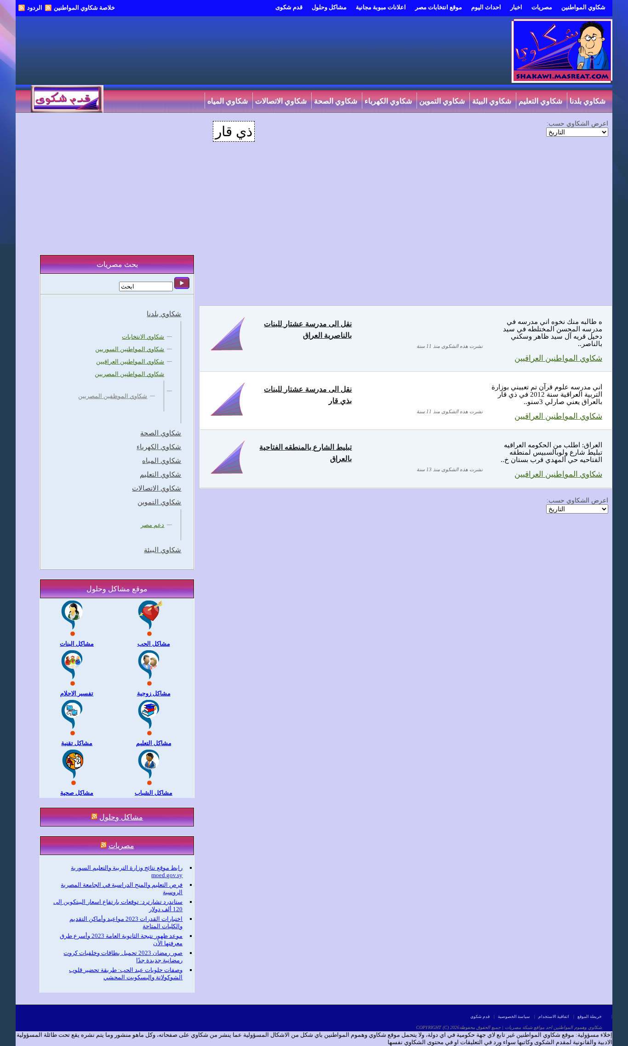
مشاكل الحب (153, 643)
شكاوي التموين (442, 101)
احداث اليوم (486, 7)
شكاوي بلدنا (587, 101)
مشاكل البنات (77, 643)
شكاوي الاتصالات (281, 101)
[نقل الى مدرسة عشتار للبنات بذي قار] (227, 415)
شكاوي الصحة (335, 101)
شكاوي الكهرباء (388, 101)
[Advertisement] (403, 229)
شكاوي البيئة (491, 101)
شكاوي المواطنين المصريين (129, 373)
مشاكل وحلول (329, 7)
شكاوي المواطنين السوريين (129, 349)
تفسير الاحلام (76, 693)
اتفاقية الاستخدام (553, 1016)
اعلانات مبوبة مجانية (381, 7)
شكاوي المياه (227, 101)
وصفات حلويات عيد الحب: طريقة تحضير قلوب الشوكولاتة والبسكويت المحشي (126, 973)
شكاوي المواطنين (583, 7)
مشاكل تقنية (76, 743)
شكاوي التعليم (540, 101)
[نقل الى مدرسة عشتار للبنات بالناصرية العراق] (227, 350)
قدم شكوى (289, 7)
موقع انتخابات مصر (438, 7)
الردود (34, 7)
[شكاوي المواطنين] (561, 80)
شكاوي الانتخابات (143, 336)
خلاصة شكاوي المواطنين (84, 7)
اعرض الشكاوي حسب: (577, 123)
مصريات (541, 7)
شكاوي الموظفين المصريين (112, 396)
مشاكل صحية (76, 792)
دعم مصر (152, 524)
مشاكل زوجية (154, 693)
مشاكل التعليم (153, 743)
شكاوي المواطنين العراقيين (558, 358)
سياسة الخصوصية (514, 1016)
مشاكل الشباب (153, 792)
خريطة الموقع (589, 1016)
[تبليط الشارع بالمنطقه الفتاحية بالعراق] (227, 473)
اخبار (516, 7)
